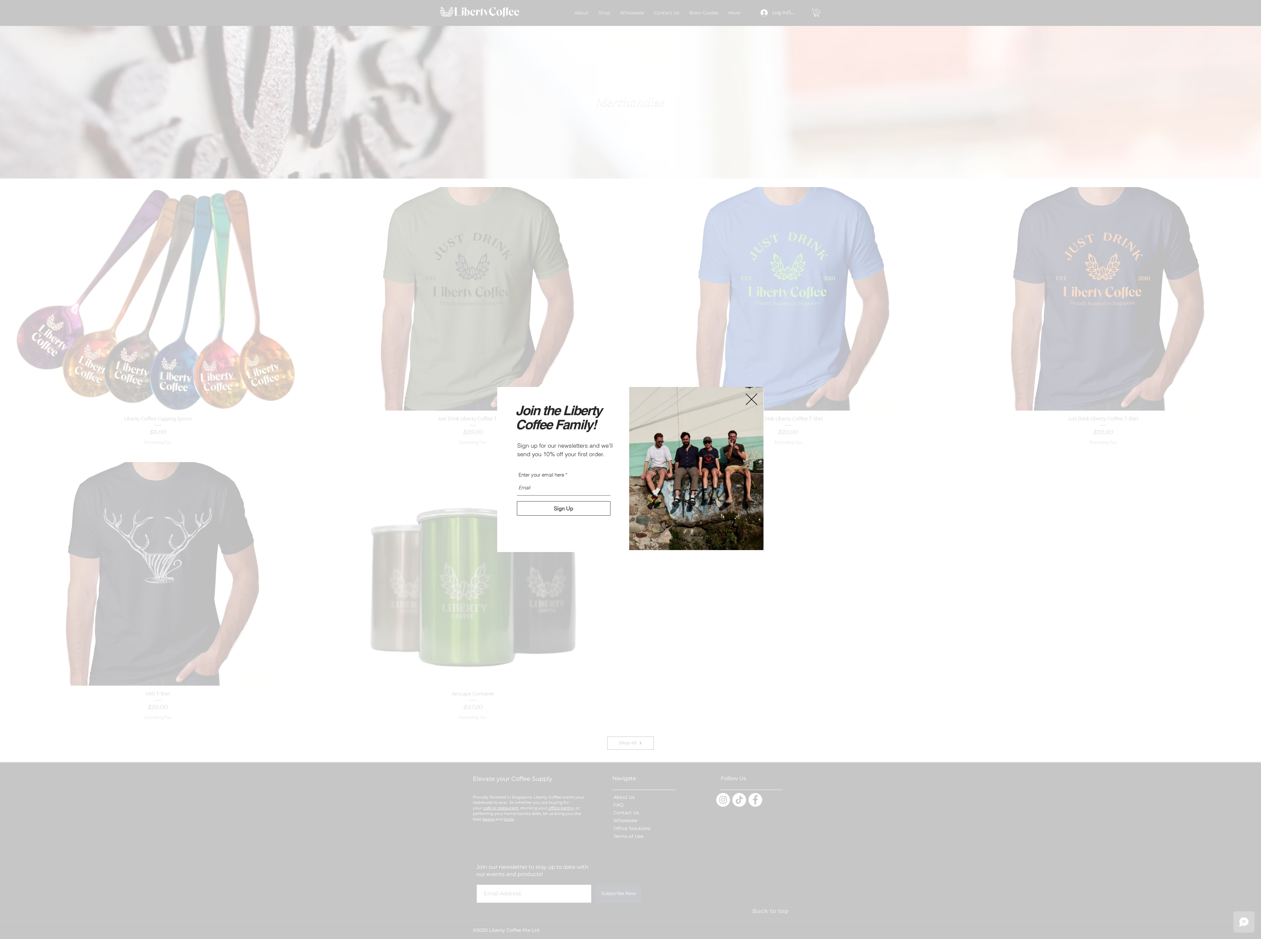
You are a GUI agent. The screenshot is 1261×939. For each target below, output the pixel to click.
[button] (751, 399)
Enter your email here (541, 474)
